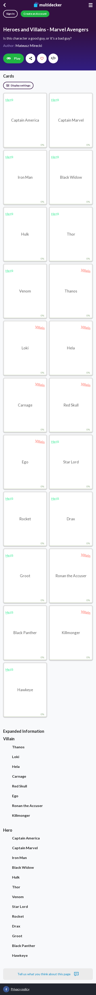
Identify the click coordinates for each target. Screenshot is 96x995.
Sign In (10, 13)
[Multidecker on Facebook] (6, 989)
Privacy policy (20, 989)
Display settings (20, 85)
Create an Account (35, 13)
